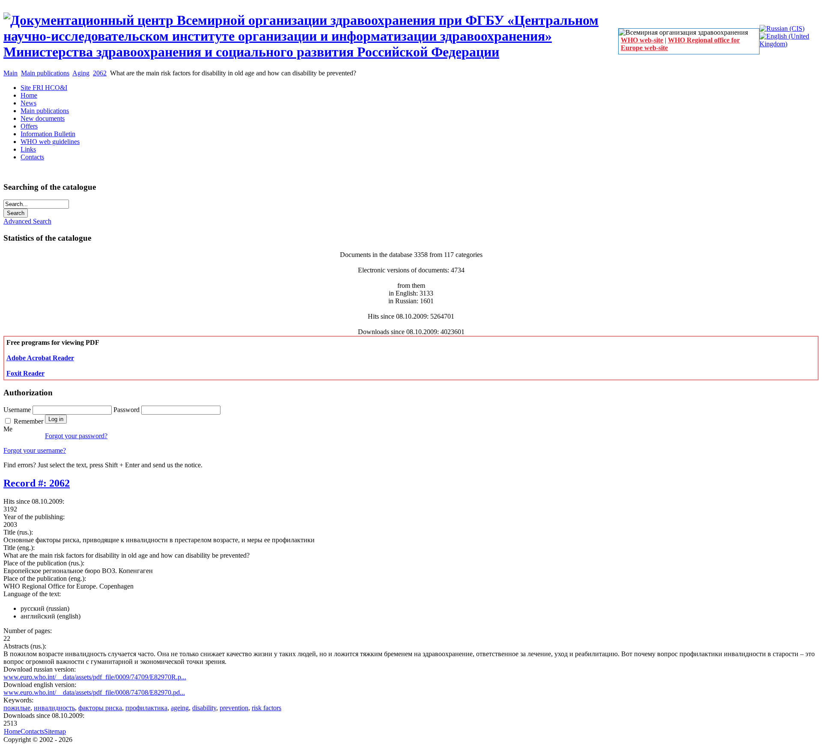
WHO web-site (642, 40)
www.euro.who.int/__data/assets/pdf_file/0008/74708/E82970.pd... (94, 692)
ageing (180, 707)
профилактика (146, 707)
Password (127, 409)
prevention (234, 707)
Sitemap (55, 731)
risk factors (266, 707)
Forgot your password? (76, 435)
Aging (80, 73)
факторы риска (100, 707)
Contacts (32, 731)
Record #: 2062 (36, 483)
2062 (100, 73)
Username (18, 409)
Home (12, 731)
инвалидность (54, 707)
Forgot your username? (34, 450)
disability (204, 707)
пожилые (16, 707)
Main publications (45, 73)
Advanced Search (27, 221)
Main (10, 73)
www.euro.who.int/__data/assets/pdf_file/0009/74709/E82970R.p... (94, 677)
